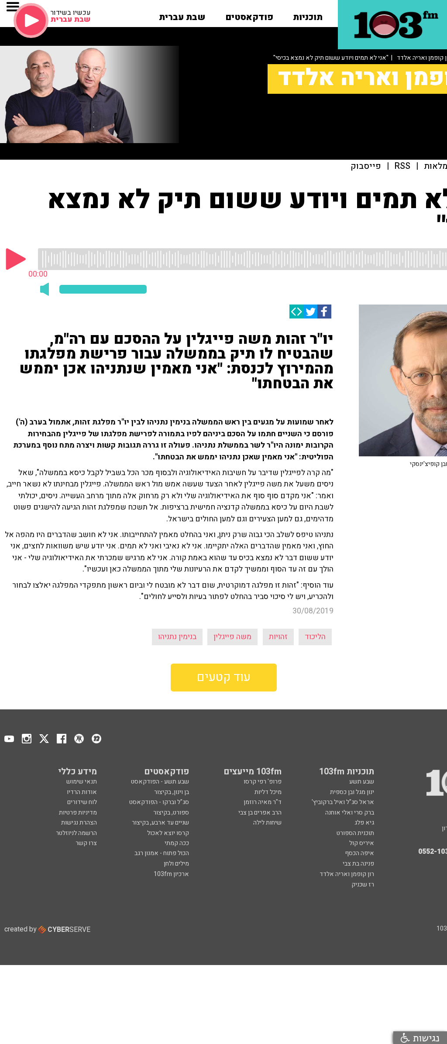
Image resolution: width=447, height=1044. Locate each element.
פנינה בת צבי (358, 863)
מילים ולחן (176, 863)
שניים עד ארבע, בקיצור (160, 822)
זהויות (278, 636)
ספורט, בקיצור (171, 812)
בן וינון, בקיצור (171, 792)
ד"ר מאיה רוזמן (263, 802)
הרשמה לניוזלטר (76, 833)
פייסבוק (366, 166)
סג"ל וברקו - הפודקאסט (159, 802)
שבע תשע (361, 781)
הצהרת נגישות (79, 822)
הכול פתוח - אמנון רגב (161, 853)
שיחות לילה (267, 822)
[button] (308, 14)
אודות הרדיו (82, 792)
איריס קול (361, 843)
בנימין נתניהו (177, 636)
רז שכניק (362, 884)
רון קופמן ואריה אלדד (347, 874)
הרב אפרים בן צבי (260, 812)
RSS (402, 166)
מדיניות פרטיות (78, 812)
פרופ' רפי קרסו (263, 781)
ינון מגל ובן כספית (352, 792)
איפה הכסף (359, 853)
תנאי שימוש (81, 781)
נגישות (425, 1038)
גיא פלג (364, 822)
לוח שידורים (82, 802)
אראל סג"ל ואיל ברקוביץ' (343, 802)
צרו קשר (86, 843)
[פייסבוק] (324, 311)
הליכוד (315, 636)
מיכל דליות (268, 792)
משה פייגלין (232, 636)
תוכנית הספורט (355, 833)
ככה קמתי (177, 843)
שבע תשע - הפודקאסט (160, 781)
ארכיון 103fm (171, 874)
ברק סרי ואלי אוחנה (349, 812)
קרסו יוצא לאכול (168, 833)
